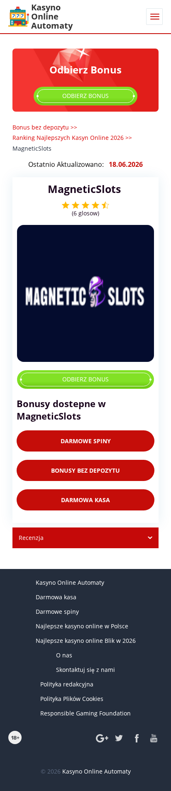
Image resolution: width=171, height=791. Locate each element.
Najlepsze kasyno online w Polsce (82, 626)
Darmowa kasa (56, 597)
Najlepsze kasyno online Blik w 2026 (86, 641)
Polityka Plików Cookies (71, 699)
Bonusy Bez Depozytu (85, 470)
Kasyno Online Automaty (70, 582)
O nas (64, 655)
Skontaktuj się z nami (85, 670)
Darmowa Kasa (85, 500)
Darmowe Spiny (86, 441)
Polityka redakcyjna (66, 684)
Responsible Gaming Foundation (85, 713)
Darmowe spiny (57, 611)
